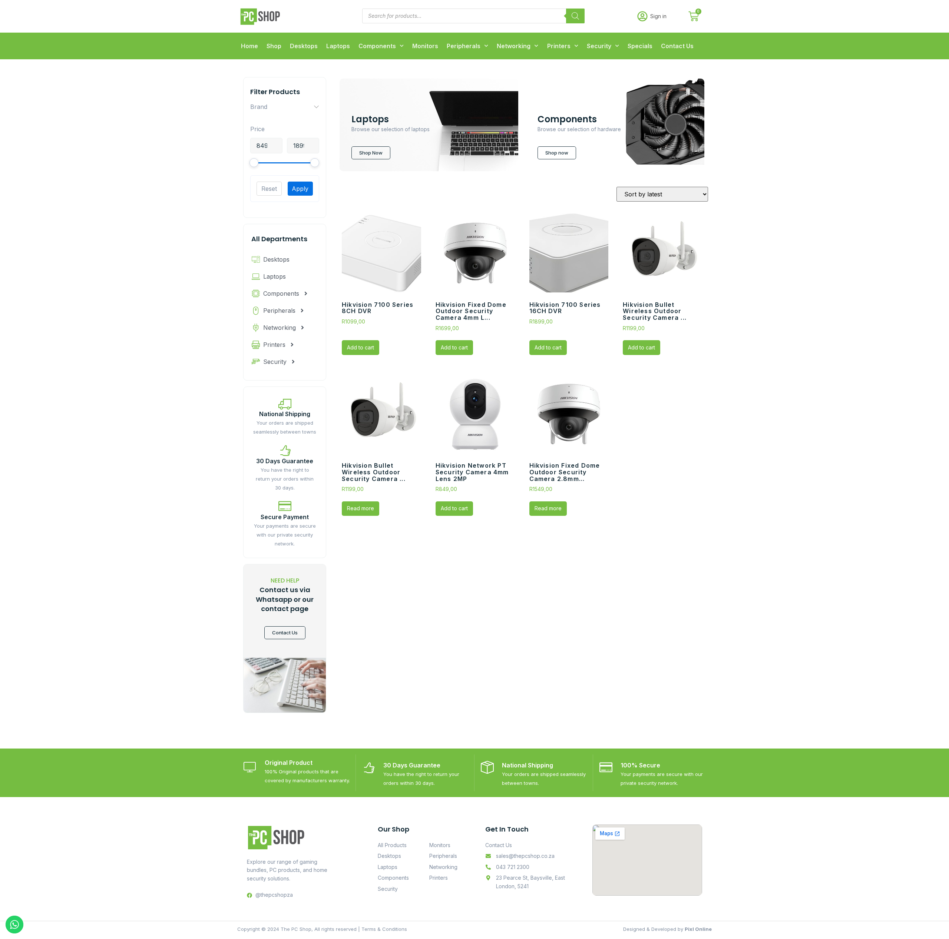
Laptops (338, 46)
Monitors (425, 46)
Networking (513, 46)
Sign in (658, 16)
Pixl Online (698, 929)
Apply (300, 188)
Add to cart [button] (360, 347)
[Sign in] (642, 16)
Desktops (304, 46)
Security (599, 46)
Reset (269, 188)
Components (377, 46)
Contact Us (677, 46)
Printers (559, 46)
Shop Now (371, 153)
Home (249, 46)
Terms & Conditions (384, 929)
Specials (640, 46)
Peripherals (463, 46)
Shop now (556, 153)
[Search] (575, 16)
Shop (274, 46)
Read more (360, 508)
